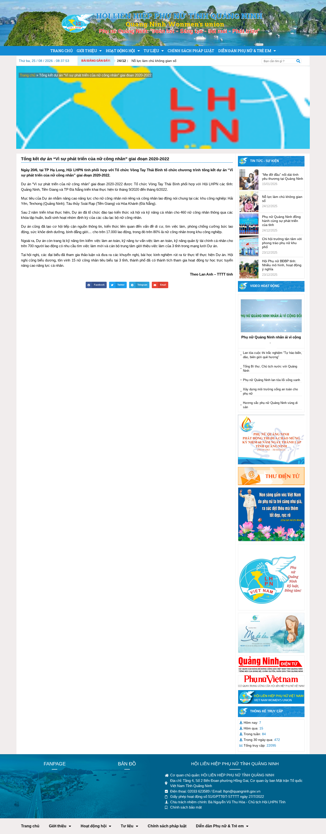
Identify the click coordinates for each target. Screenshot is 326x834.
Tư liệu (151, 50)
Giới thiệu (87, 50)
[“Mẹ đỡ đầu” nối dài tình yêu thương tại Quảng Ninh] (248, 179)
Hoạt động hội (120, 50)
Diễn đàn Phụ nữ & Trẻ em (244, 50)
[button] (96, 285)
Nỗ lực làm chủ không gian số (146, 61)
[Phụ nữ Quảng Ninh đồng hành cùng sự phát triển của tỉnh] (248, 223)
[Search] (298, 61)
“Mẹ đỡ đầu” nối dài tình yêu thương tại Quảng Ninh (282, 177)
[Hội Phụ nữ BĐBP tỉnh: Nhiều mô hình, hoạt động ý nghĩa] (248, 268)
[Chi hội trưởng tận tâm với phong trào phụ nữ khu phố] (248, 246)
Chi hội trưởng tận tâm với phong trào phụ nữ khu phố (282, 243)
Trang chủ (61, 50)
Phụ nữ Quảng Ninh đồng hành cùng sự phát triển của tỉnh (281, 221)
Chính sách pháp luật (191, 50)
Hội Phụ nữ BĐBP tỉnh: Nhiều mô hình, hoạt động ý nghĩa (281, 265)
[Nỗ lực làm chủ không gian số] (248, 201)
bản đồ (127, 763)
